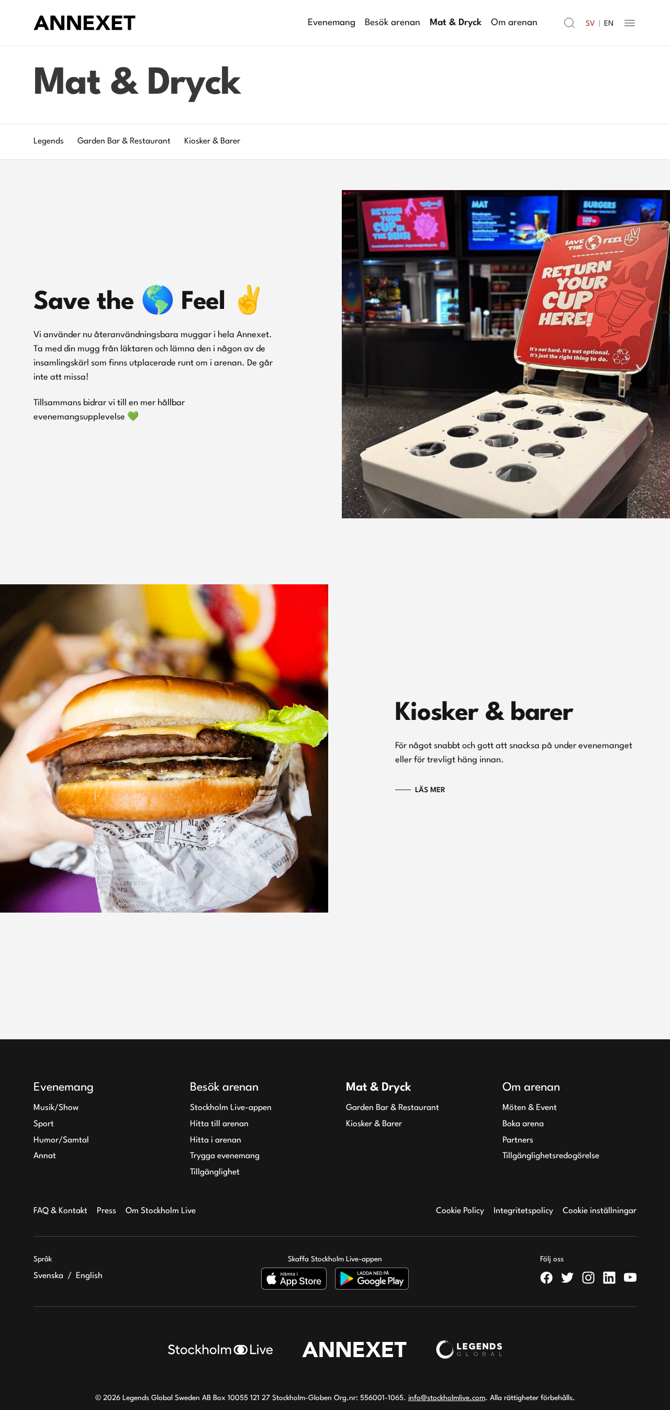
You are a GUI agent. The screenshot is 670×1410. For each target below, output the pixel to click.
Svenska (48, 1276)
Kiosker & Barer (374, 1124)
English (89, 1276)
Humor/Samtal (61, 1140)
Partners (517, 1140)
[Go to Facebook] (546, 1277)
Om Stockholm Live (161, 1211)
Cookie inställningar (599, 1211)
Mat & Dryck (456, 22)
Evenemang (331, 22)
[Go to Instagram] (588, 1277)
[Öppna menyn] (629, 23)
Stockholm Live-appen (231, 1108)
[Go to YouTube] (630, 1277)
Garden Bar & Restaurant (392, 1108)
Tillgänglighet (215, 1172)
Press (106, 1211)
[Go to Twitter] (567, 1277)
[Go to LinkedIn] (609, 1277)
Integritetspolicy (523, 1211)
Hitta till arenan (219, 1124)
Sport (44, 1124)
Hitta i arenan (215, 1140)
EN (608, 23)
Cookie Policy (460, 1211)
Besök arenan (392, 22)
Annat (45, 1156)
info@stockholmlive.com (446, 1398)
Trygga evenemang (225, 1156)
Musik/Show (56, 1108)
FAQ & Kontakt (60, 1211)
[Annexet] (85, 23)
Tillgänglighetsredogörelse (550, 1156)
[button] (569, 23)
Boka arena (523, 1124)
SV (590, 23)
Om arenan (514, 22)
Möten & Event (529, 1108)
